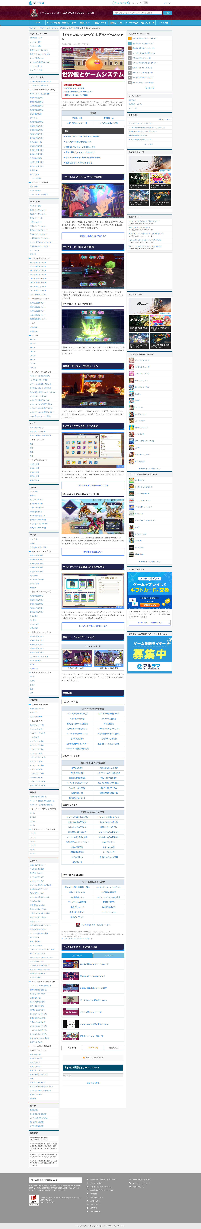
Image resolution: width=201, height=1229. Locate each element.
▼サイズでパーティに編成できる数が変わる (82, 158)
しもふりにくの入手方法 (77, 827)
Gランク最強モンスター (38, 294)
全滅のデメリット (108, 842)
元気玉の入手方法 (36, 1042)
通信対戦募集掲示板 (37, 1126)
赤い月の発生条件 (77, 773)
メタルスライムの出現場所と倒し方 (42, 412)
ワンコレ (138, 448)
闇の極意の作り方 (36, 512)
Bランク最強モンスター (38, 274)
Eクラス (33, 813)
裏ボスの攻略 (34, 174)
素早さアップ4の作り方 (38, 528)
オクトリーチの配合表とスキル (143, 72)
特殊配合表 (34, 331)
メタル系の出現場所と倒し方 (108, 714)
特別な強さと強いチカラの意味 (40, 388)
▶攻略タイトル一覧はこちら (149, 469)
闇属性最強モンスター (37, 307)
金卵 (31, 448)
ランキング (167, 119)
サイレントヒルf (140, 534)
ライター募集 (95, 1212)
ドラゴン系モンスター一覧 (141, 58)
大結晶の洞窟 (34, 583)
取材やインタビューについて (101, 1187)
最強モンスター (69, 23)
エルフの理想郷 (35, 178)
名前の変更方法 (77, 847)
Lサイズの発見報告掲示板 (38, 1118)
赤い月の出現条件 (36, 945)
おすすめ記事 (77, 955)
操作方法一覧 (77, 862)
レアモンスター (35, 250)
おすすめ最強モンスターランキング (79, 92)
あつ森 (137, 527)
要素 (31, 1078)
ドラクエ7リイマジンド (143, 507)
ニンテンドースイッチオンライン (108, 887)
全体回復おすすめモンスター (77, 744)
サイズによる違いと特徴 (109, 123)
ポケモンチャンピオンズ (144, 487)
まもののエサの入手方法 (77, 822)
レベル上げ (163, 23)
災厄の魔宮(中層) (36, 142)
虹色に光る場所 (35, 941)
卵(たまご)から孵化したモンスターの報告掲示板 (145, 240)
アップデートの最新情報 (77, 902)
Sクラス (33, 825)
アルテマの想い (96, 1183)
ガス (31, 693)
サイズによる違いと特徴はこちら (93, 626)
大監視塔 (33, 588)
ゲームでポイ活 (120, 3)
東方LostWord (140, 461)
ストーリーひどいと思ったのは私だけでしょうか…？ (147, 127)
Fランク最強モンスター (38, 290)
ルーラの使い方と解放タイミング (77, 734)
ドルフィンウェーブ (142, 367)
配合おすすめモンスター (38, 214)
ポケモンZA (139, 514)
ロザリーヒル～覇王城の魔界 (40, 94)
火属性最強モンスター (37, 311)
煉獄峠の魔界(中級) (36, 126)
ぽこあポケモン (140, 480)
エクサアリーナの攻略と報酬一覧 (41, 805)
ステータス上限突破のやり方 (40, 897)
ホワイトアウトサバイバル (144, 441)
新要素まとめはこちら (93, 552)
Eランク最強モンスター (38, 286)
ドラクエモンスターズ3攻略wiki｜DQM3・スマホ (66, 12)
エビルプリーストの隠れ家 (39, 194)
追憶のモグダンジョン (77, 892)
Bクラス (33, 821)
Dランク (33, 355)
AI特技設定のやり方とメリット (77, 842)
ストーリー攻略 (132, 23)
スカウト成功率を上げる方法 (108, 729)
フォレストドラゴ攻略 (37, 733)
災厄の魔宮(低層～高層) (38, 547)
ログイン (167, 3)
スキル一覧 (34, 491)
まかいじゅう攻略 (36, 769)
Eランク (33, 359)
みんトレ (138, 394)
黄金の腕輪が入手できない (138, 135)
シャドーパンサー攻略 (37, 785)
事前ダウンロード (77, 907)
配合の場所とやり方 (37, 893)
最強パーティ (100, 23)
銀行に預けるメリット (77, 798)
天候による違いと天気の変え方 (139, 227)
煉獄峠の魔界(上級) (36, 146)
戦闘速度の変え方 (77, 852)
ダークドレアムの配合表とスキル (143, 53)
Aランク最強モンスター (38, 270)
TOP (38, 23)
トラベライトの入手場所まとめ (108, 773)
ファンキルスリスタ (142, 374)
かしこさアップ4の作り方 (38, 524)
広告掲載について (97, 1197)
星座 (31, 689)
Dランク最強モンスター (38, 282)
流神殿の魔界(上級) (36, 162)
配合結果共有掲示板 (37, 1122)
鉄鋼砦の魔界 (34, 480)
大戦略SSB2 (139, 554)
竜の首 (32, 664)
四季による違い (77, 768)
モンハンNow (140, 421)
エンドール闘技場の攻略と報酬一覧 (42, 801)
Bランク (33, 347)
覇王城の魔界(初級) (36, 555)
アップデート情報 (36, 70)
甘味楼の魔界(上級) (36, 150)
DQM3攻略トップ (36, 38)
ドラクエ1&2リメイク (143, 500)
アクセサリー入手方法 (108, 739)
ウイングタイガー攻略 (37, 757)
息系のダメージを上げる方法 (108, 744)
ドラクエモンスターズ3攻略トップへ (95, 925)
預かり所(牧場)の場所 (37, 1002)
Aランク (33, 343)
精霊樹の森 (34, 170)
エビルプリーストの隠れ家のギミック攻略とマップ (146, 234)
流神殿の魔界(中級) (36, 134)
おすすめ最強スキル (37, 58)
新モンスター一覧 (36, 218)
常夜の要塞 (34, 616)
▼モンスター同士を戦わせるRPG (78, 142)
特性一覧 (33, 254)
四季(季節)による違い (37, 905)
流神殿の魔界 (34, 464)
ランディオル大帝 (36, 717)
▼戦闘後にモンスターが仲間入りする (79, 147)
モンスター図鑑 (53, 23)
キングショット (140, 414)
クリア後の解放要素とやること (143, 77)
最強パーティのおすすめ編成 (77, 95)
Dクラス (33, 837)
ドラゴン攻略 (34, 737)
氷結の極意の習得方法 (37, 516)
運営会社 (93, 1208)
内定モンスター (35, 222)
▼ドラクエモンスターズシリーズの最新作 (81, 137)
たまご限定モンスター (37, 431)
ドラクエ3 (138, 541)
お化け (32, 685)
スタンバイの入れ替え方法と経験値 (42, 949)
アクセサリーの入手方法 (38, 1014)
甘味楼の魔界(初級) (36, 102)
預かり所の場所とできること (108, 783)
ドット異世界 (139, 434)
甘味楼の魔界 (34, 472)
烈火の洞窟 (34, 186)
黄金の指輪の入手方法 (37, 1018)
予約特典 (33, 1098)
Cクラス (33, 817)
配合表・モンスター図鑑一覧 (142, 68)
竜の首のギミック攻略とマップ (143, 43)
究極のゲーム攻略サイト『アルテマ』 (104, 1180)
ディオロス (34, 712)
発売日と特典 (77, 118)
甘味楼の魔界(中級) (36, 130)
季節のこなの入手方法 (108, 827)
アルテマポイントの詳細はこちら (150, 623)
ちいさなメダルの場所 (77, 788)
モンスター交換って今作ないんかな (141, 139)
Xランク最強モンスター (38, 262)
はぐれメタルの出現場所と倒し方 (41, 408)
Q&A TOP (132, 100)
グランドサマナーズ (142, 454)
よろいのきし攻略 (36, 753)
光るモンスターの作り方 (38, 917)
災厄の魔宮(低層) (36, 114)
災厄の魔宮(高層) (36, 158)
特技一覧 (33, 495)
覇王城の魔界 (34, 476)
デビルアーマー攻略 (37, 749)
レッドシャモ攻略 (36, 761)
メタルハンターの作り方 (38, 396)
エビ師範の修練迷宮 (108, 892)
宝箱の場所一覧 (77, 793)
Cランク (33, 351)
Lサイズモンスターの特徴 (38, 380)
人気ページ (109, 955)
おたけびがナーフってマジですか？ (141, 123)
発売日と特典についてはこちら (93, 236)
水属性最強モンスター (37, 315)
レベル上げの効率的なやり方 (77, 714)
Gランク (33, 367)
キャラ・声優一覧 (36, 66)
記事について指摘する (95, 1058)
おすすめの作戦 (108, 847)
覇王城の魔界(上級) (36, 166)
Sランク (33, 339)
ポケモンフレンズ (141, 428)
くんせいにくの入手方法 (109, 822)
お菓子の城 (34, 668)
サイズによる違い (77, 739)
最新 (160, 119)
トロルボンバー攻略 (37, 773)
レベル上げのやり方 (37, 877)
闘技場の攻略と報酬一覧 (109, 793)
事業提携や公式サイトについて (101, 1190)
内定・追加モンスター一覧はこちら (93, 485)
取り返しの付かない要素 (109, 857)
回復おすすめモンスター (38, 234)
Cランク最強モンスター (38, 278)
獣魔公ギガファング (37, 708)
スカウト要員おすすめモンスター (41, 242)
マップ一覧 (34, 539)
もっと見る (149, 88)
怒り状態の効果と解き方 (77, 832)
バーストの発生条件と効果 (77, 837)
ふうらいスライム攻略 (37, 781)
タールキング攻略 (36, 777)
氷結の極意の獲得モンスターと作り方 (43, 392)
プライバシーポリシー (141, 1183)
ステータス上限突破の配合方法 (77, 749)
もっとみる (149, 144)
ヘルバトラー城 (35, 190)
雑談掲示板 (34, 1110)
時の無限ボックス (77, 897)
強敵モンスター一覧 (37, 725)
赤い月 (32, 677)
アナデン (138, 401)
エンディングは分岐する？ (39, 85)
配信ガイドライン (77, 917)
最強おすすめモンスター (38, 210)
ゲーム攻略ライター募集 (142, 1180)
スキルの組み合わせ (108, 719)
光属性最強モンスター (37, 303)
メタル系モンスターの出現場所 (40, 416)
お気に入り (115, 1048)
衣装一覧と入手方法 (77, 912)
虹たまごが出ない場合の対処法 (40, 435)
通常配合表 (34, 327)
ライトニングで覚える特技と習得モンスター (144, 221)
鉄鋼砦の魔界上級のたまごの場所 (143, 48)
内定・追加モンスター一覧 (77, 123)
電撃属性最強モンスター (38, 319)
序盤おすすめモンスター (38, 226)
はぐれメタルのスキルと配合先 (143, 82)
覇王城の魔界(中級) (36, 138)
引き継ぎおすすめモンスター (40, 246)
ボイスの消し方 (77, 857)
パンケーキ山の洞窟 (37, 579)
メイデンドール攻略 (37, 741)
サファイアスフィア (142, 360)
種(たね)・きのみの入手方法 (77, 724)
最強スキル (85, 23)
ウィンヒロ (139, 407)
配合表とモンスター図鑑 (75, 88)
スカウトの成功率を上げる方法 (40, 885)
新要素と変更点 (108, 902)
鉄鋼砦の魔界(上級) (36, 154)
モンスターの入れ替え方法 (109, 837)
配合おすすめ (116, 23)
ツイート (73, 1048)
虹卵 (31, 444)
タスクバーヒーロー (142, 494)
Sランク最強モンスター (38, 266)
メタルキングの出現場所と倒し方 (41, 404)
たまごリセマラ (147, 23)
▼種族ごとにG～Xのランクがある (78, 163)
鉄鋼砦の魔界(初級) (36, 110)
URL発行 (94, 1048)
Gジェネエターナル (142, 387)
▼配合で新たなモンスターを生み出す (79, 152)
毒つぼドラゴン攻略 (37, 745)
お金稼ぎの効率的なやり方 (77, 729)
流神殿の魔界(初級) (36, 106)
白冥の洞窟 (34, 628)
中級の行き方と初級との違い (40, 913)
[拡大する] (93, 450)
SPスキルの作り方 (36, 499)
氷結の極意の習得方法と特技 (108, 734)
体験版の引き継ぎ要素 (37, 1082)
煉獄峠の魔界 (34, 468)
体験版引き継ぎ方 (108, 907)
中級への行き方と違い (108, 778)
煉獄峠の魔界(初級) (36, 98)
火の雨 (32, 681)
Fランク (33, 363)
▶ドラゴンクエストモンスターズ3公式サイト (77, 939)
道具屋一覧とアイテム (108, 788)
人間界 (32, 543)
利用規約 (93, 1194)
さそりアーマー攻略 (37, 765)
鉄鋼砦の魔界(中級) (36, 122)
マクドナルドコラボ (108, 912)
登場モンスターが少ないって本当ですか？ (143, 131)
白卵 (31, 456)
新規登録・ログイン (135, 104)
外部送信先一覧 (138, 1187)
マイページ (132, 108)
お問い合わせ (95, 1201)
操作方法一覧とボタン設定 (39, 1074)
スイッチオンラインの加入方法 (108, 897)
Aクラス (33, 849)
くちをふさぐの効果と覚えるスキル (144, 63)
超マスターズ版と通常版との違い (77, 887)
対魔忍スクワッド (141, 380)
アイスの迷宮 (34, 624)
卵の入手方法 (109, 724)
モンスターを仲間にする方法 (108, 817)
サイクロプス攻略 (36, 729)
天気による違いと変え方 (109, 768)
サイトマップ (95, 1204)
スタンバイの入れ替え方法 (109, 832)
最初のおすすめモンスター (39, 230)
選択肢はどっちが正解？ (38, 973)
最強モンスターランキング (39, 50)
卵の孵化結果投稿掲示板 (38, 1114)
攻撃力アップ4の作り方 (38, 520)
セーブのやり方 (108, 852)
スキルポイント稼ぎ (77, 719)
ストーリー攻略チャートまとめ (40, 81)
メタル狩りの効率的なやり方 (40, 400)
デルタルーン (139, 547)
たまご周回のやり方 (37, 427)
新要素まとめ (109, 118)
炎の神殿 (33, 620)
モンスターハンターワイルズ (145, 521)
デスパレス (34, 118)
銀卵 (31, 452)
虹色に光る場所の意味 (77, 778)
